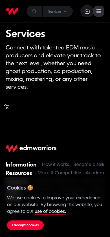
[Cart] (87, 11)
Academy (96, 173)
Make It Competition (59, 173)
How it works (55, 164)
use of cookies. (50, 211)
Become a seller (90, 164)
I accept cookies (25, 225)
